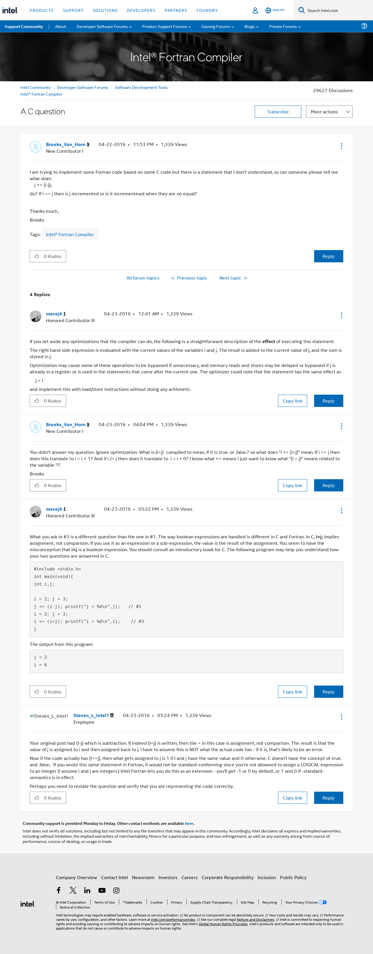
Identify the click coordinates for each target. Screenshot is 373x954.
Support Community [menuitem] (24, 26)
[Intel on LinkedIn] (87, 891)
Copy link (292, 400)
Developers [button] (141, 10)
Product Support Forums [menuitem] (164, 26)
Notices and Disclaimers (255, 919)
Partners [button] (176, 10)
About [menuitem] (60, 26)
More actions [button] (324, 111)
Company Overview (76, 877)
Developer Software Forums (82, 87)
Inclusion (267, 877)
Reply (329, 256)
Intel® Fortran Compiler (41, 94)
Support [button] (73, 10)
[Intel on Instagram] (116, 891)
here (189, 823)
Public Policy (293, 877)
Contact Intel (114, 877)
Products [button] (42, 10)
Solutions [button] (105, 10)
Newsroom (143, 877)
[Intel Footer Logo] (27, 903)
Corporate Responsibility (228, 877)
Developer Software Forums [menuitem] (102, 26)
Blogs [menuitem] (249, 26)
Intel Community (35, 87)
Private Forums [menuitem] (283, 26)
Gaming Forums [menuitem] (215, 26)
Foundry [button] (207, 10)
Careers (190, 877)
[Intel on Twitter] (73, 891)
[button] (341, 145)
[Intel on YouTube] (102, 891)
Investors (168, 877)
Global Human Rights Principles (223, 923)
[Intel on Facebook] (59, 891)
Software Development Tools (141, 87)
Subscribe (278, 111)
